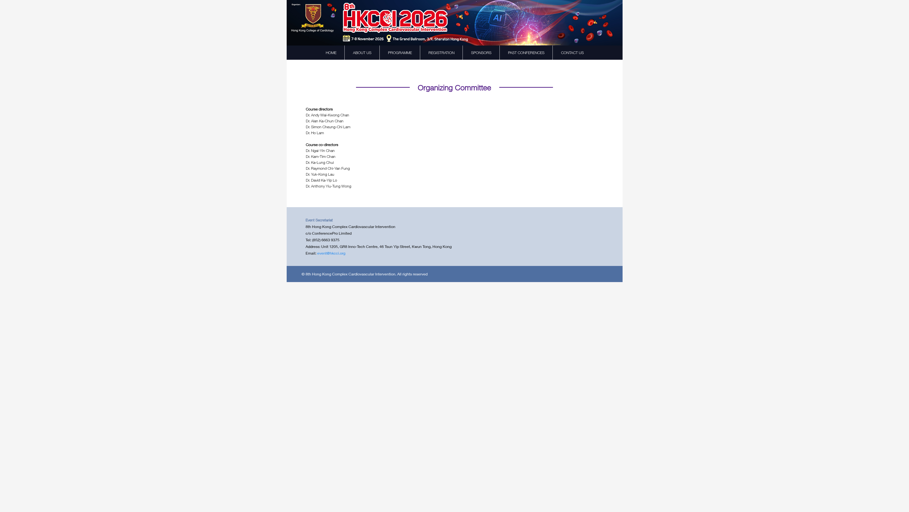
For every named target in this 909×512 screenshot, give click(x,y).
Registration (441, 52)
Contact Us (572, 52)
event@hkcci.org (331, 253)
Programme (400, 52)
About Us (362, 52)
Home (331, 52)
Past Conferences (526, 52)
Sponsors (481, 52)
